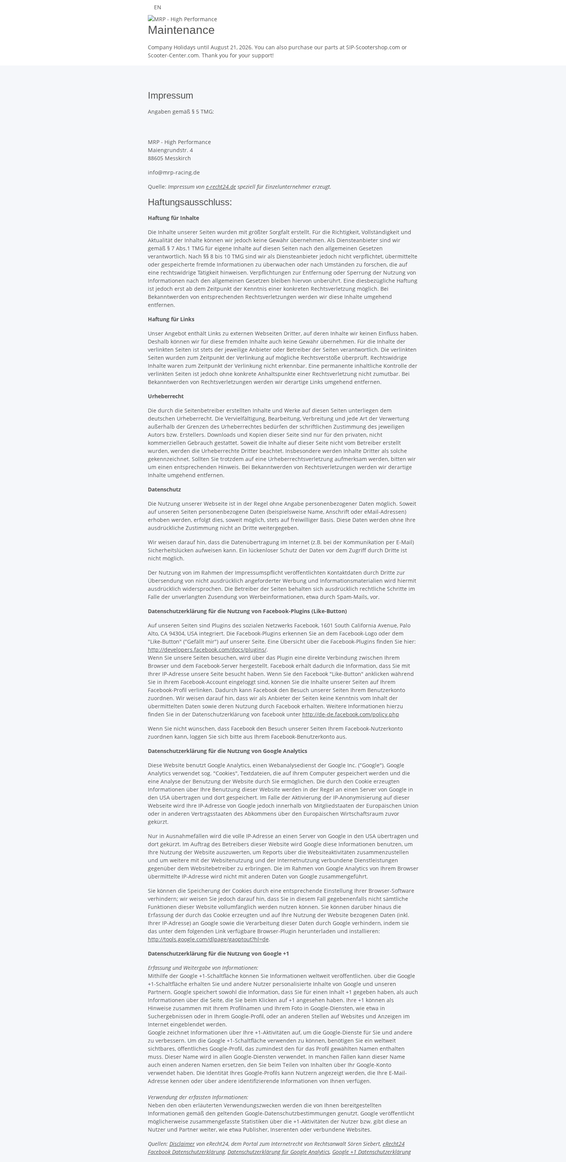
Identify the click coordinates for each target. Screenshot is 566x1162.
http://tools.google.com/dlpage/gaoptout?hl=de (208, 939)
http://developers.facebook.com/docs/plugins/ (207, 649)
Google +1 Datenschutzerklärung (371, 1151)
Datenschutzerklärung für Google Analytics (279, 1151)
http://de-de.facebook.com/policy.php (350, 714)
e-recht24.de (221, 186)
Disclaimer (182, 1143)
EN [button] (158, 7)
